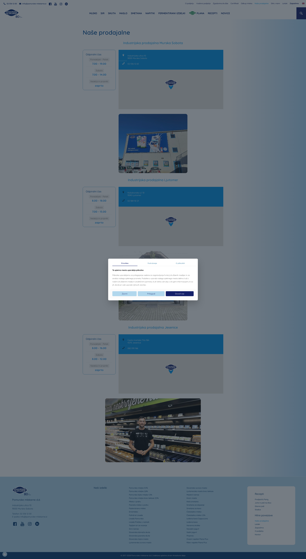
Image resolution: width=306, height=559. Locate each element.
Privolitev (125, 263)
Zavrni (124, 293)
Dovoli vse (179, 293)
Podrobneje (152, 263)
